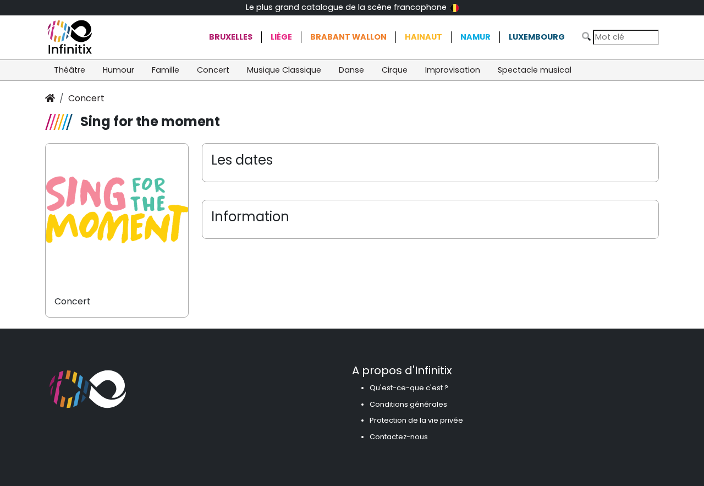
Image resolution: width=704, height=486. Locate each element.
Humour (118, 69)
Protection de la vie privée (416, 420)
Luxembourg (537, 36)
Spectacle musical (534, 69)
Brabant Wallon (348, 36)
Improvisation (452, 69)
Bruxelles (230, 36)
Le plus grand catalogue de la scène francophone (347, 7)
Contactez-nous (399, 436)
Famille (165, 69)
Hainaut (423, 36)
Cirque (395, 69)
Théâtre (69, 69)
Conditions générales (408, 404)
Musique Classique (284, 69)
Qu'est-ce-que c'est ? (409, 387)
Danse (351, 69)
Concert (213, 69)
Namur (475, 36)
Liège (281, 36)
